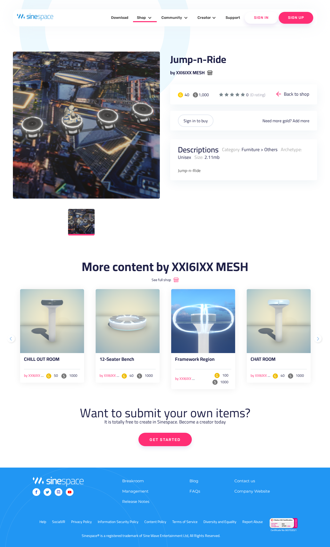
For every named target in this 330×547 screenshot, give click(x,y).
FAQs (194, 491)
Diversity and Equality (219, 521)
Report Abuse (252, 521)
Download (119, 17)
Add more (301, 121)
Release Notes (135, 501)
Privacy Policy (81, 521)
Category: (231, 149)
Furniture (251, 149)
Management (135, 491)
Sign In (261, 17)
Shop (145, 18)
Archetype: (291, 149)
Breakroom (133, 480)
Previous (11, 339)
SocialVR (58, 521)
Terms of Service (184, 521)
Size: (198, 157)
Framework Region (194, 360)
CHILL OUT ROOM (42, 360)
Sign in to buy (196, 121)
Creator (207, 18)
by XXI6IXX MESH (187, 72)
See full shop (161, 279)
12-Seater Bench (117, 360)
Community (175, 18)
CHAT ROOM (263, 360)
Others (270, 149)
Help (42, 521)
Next (318, 339)
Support (233, 17)
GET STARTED (165, 439)
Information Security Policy (118, 521)
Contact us (244, 480)
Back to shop (296, 94)
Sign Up (296, 17)
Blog (193, 480)
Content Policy (155, 521)
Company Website (252, 491)
